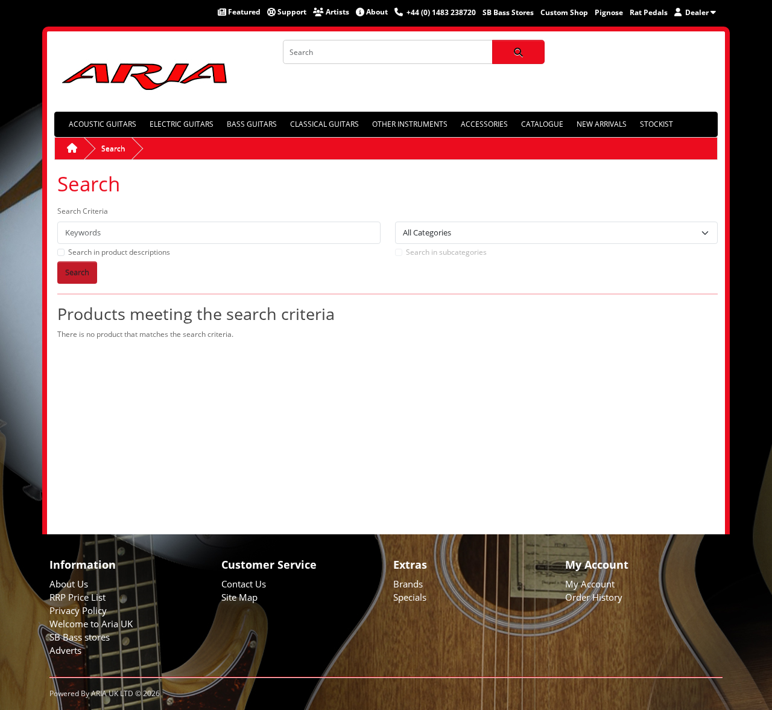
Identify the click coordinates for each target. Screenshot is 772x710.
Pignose (609, 12)
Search (113, 148)
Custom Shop (564, 12)
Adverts (65, 650)
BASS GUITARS (252, 124)
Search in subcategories (446, 252)
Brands (408, 584)
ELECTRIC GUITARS (182, 124)
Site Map (239, 597)
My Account (590, 584)
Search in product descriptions (119, 252)
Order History (593, 597)
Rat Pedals (649, 12)
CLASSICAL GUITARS (324, 124)
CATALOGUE (542, 124)
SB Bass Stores (508, 12)
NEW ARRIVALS (602, 124)
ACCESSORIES (484, 124)
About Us (68, 584)
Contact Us (243, 584)
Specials (409, 597)
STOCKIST (656, 124)
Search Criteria (82, 211)
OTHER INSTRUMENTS (410, 124)
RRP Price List (77, 597)
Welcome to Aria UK (91, 624)
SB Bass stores (79, 637)
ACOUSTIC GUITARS (102, 124)
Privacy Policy (78, 610)
